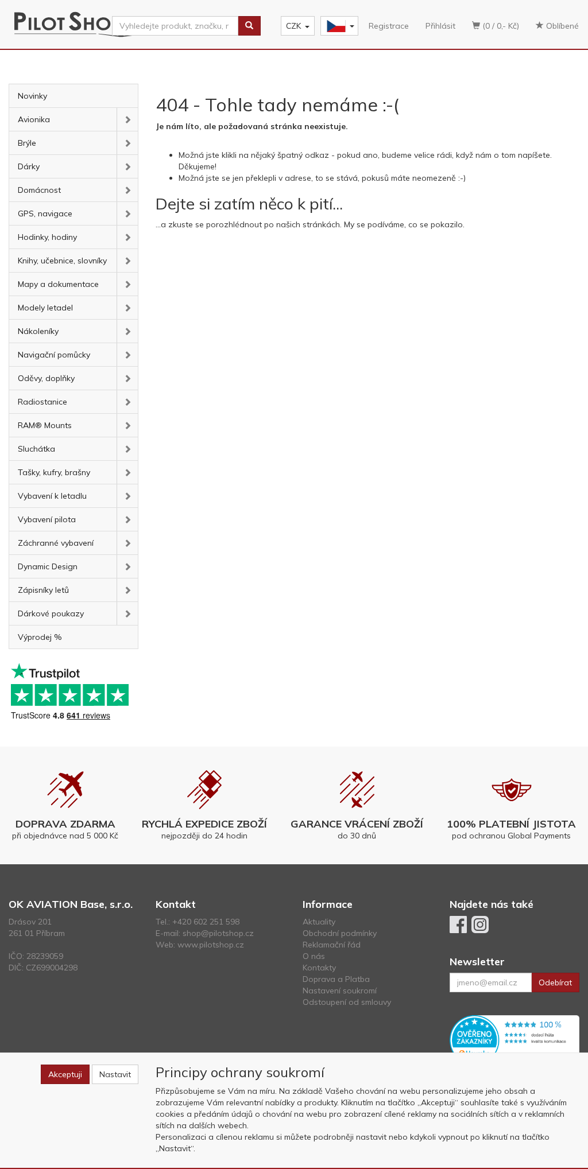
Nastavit (115, 1074)
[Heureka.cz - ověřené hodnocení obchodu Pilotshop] (514, 1039)
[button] (127, 119)
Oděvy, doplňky (46, 378)
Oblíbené (561, 26)
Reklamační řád (332, 944)
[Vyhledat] (249, 26)
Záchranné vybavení (56, 543)
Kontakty (319, 967)
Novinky (32, 96)
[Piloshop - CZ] (338, 26)
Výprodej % (40, 637)
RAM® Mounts (45, 425)
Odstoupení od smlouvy (347, 1002)
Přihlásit (440, 26)
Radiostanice (42, 402)
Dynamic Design (48, 566)
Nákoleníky (38, 331)
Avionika (34, 119)
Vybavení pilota (47, 519)
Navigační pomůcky (54, 354)
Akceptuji (65, 1074)
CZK (293, 26)
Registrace (389, 26)
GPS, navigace (45, 213)
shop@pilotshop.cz (218, 933)
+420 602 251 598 (205, 921)
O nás (314, 956)
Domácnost (39, 190)
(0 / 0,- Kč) (499, 26)
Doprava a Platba (336, 979)
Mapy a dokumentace (58, 284)
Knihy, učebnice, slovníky (62, 260)
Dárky (29, 166)
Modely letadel (45, 307)
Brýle (27, 143)
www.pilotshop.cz (210, 944)
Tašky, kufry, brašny (54, 472)
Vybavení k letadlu (52, 496)
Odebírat (555, 982)
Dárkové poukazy (51, 613)
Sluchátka (36, 449)
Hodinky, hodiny (47, 237)
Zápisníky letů (43, 590)
